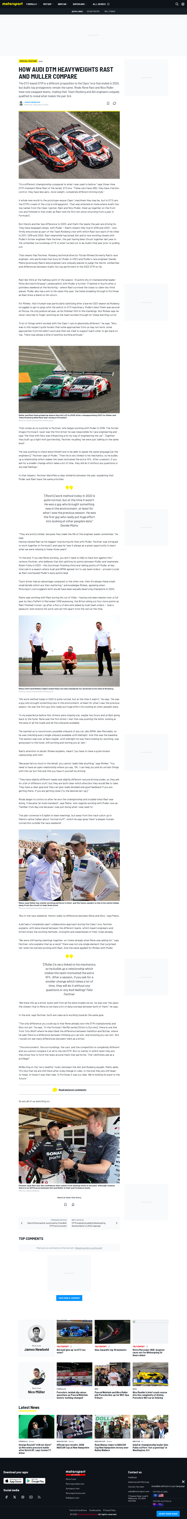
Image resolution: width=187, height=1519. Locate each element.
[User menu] (183, 4)
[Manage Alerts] (73, 1204)
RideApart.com (72, 1498)
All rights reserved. (107, 1514)
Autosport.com (72, 1488)
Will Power (110, 11)
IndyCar (62, 4)
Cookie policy (95, 1510)
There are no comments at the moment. (69, 1247)
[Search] (177, 4)
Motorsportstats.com (75, 1493)
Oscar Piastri (93, 11)
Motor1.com (71, 1479)
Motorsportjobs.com (75, 1483)
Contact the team (136, 1486)
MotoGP (47, 4)
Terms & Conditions (78, 1510)
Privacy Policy (109, 1510)
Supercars (79, 4)
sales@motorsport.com (138, 1491)
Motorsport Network (87, 1514)
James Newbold (32, 102)
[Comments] (115, 103)
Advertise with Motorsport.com (142, 1482)
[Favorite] (108, 103)
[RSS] (39, 1497)
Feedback (132, 1477)
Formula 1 (31, 4)
